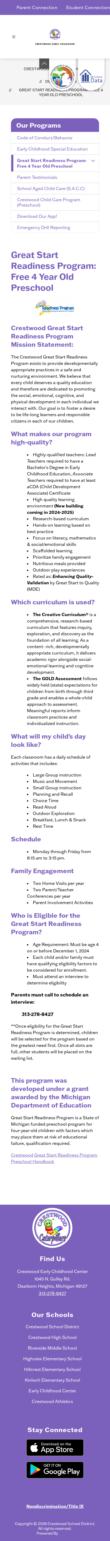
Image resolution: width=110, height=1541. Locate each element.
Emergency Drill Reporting (43, 227)
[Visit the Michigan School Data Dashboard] (91, 74)
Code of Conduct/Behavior (45, 137)
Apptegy (66, 1533)
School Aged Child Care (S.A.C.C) (51, 188)
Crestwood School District (52, 1326)
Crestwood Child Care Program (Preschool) (48, 202)
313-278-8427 (52, 1293)
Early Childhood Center (52, 1390)
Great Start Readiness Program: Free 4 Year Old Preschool (61, 92)
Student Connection (88, 7)
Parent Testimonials (37, 177)
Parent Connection (37, 7)
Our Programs (38, 125)
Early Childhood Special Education (52, 149)
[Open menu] (14, 37)
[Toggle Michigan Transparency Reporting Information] (44, 63)
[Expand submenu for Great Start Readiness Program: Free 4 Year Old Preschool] (93, 161)
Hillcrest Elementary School (52, 1369)
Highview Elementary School (52, 1358)
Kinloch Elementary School (52, 1380)
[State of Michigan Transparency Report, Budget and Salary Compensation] (62, 74)
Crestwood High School (52, 1337)
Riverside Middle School (52, 1348)
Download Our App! (37, 216)
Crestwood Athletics (52, 1401)
